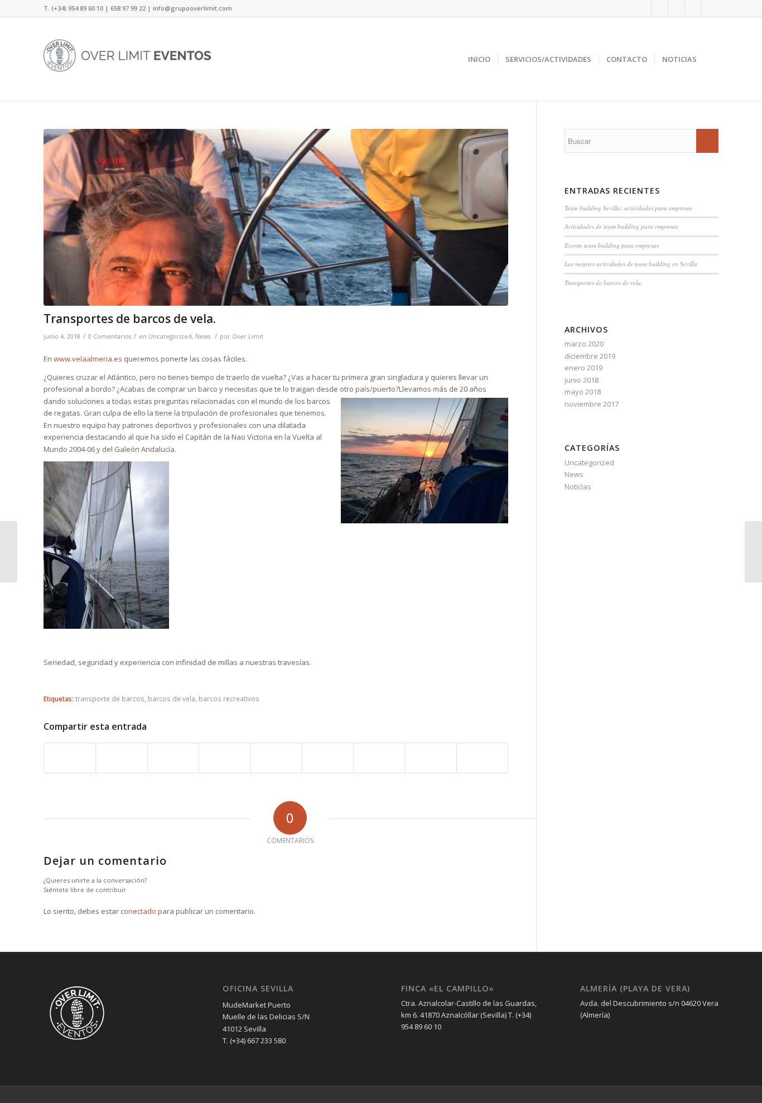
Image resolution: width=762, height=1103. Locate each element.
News (202, 336)
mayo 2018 (583, 392)
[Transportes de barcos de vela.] (276, 217)
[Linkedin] (676, 8)
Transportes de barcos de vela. (130, 318)
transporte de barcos (109, 698)
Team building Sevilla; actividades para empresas (628, 208)
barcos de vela (171, 698)
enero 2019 (583, 368)
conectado (138, 911)
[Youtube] (693, 8)
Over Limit (247, 336)
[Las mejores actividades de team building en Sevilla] (753, 551)
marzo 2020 (584, 344)
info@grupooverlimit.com (192, 8)
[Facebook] (643, 8)
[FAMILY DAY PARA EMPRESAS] (8, 551)
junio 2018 (582, 380)
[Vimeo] (710, 8)
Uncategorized (170, 336)
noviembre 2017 (592, 404)
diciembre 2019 (590, 356)
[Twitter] (660, 8)
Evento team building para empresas (612, 245)
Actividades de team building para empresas (621, 226)
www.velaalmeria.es (88, 359)
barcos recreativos (229, 698)
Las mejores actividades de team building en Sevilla (631, 263)
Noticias (578, 486)
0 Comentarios (109, 336)
